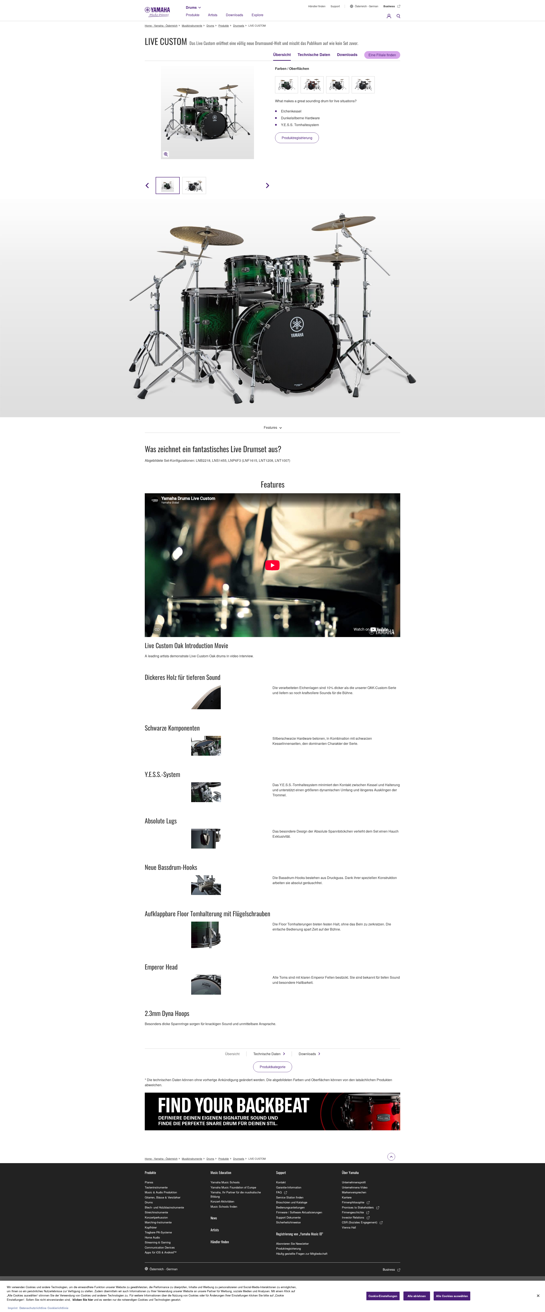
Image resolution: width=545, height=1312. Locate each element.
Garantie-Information (288, 1187)
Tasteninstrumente (156, 1187)
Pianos (149, 1182)
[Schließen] (538, 1295)
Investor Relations (353, 1217)
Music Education (221, 1172)
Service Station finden (289, 1197)
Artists (212, 14)
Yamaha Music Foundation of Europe (233, 1187)
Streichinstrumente (156, 1212)
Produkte (192, 14)
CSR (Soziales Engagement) (359, 1222)
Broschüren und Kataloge (291, 1202)
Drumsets (238, 25)
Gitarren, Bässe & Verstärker (162, 1197)
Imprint (12, 1308)
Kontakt (281, 1182)
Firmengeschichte (353, 1212)
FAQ (279, 1192)
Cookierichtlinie (57, 1308)
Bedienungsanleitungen (290, 1207)
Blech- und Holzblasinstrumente (164, 1207)
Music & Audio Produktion (161, 1192)
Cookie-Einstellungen (383, 1296)
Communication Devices (160, 1247)
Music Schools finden (224, 1206)
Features (270, 427)
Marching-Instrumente (158, 1222)
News (214, 1217)
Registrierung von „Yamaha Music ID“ (299, 1233)
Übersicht (282, 54)
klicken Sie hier (83, 1299)
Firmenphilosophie (353, 1202)
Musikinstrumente (192, 25)
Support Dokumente (288, 1217)
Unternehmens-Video (354, 1187)
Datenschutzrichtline (32, 1308)
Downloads (234, 14)
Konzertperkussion (156, 1217)
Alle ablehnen (416, 1296)
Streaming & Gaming (158, 1242)
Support (335, 6)
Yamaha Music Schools (225, 1182)
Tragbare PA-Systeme (158, 1232)
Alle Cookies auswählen (452, 1296)
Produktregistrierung (288, 1248)
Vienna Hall (349, 1227)
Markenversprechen (354, 1192)
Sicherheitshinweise (288, 1222)
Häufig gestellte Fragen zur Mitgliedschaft (301, 1254)
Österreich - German (366, 6)
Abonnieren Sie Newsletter (292, 1244)
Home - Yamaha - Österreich (161, 25)
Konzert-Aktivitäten (222, 1201)
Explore (257, 14)
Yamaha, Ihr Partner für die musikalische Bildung (236, 1194)
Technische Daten (314, 54)
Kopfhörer (151, 1227)
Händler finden (317, 6)
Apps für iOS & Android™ (160, 1252)
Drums (191, 7)
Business (389, 6)
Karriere (346, 1197)
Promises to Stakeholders (358, 1207)
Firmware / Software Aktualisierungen (299, 1212)
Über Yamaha (350, 1172)
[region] (272, 1296)
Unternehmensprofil (354, 1182)
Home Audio (152, 1237)
